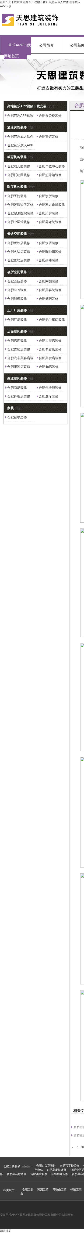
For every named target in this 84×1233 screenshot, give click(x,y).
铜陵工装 (76, 1189)
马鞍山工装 (59, 1189)
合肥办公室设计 (46, 1165)
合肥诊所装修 (48, 196)
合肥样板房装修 (18, 396)
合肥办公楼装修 (50, 115)
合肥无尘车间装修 (52, 320)
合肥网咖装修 (48, 281)
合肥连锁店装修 (18, 349)
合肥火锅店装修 (18, 251)
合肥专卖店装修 (50, 349)
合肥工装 (27, 1189)
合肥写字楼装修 (69, 1165)
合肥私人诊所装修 (52, 204)
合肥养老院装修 (50, 222)
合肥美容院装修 (50, 290)
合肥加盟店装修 (50, 341)
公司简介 (46, 45)
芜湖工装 (43, 1189)
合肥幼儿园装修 (18, 166)
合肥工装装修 (11, 1166)
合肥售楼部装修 (50, 388)
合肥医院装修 (17, 196)
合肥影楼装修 (17, 298)
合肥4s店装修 (49, 367)
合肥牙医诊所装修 (20, 204)
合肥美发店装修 (50, 358)
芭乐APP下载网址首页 (17, 50)
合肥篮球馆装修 (50, 175)
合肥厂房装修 (17, 320)
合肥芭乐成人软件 (20, 136)
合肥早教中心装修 (52, 166)
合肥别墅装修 (17, 417)
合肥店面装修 (17, 341)
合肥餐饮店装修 (18, 243)
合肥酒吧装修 (48, 298)
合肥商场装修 (17, 388)
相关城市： (10, 1190)
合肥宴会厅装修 (16, 1174)
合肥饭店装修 (48, 243)
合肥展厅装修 (48, 396)
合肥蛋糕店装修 (18, 260)
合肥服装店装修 (18, 367)
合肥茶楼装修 (48, 260)
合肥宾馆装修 (48, 136)
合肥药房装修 (48, 213)
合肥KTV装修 (17, 290)
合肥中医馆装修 (18, 222)
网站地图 (5, 1231)
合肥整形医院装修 (20, 213)
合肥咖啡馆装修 (50, 251)
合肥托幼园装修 (18, 175)
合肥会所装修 (17, 281)
